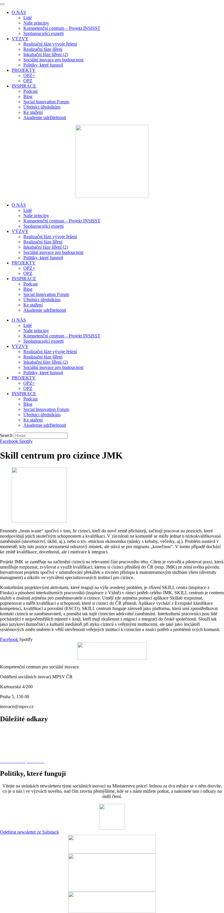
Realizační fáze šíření (42, 241)
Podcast (30, 283)
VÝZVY (20, 231)
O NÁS (19, 205)
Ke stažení (33, 304)
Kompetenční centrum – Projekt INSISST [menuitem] (61, 28)
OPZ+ (29, 268)
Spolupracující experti (43, 226)
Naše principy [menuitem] (36, 22)
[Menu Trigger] (2, 4)
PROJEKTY (24, 262)
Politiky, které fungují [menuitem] (43, 64)
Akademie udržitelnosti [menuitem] (44, 117)
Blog (27, 289)
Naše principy (36, 215)
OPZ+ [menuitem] (29, 75)
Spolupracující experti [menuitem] (43, 33)
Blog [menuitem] (27, 96)
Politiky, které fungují (43, 257)
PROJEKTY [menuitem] (24, 70)
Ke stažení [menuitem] (33, 112)
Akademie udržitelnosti (44, 310)
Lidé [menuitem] (27, 17)
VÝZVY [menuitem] (20, 38)
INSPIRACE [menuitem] (24, 85)
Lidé (27, 210)
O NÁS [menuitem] (19, 12)
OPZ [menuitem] (27, 80)
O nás (5, 731)
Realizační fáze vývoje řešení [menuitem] (50, 43)
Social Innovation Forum (46, 294)
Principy (7, 741)
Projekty (7, 751)
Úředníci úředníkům (41, 299)
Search (6, 435)
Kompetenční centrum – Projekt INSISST (61, 220)
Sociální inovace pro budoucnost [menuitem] (53, 59)
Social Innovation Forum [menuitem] (46, 101)
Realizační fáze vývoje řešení (50, 236)
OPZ (27, 273)
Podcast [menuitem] (30, 91)
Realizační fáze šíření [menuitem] (42, 49)
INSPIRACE (24, 278)
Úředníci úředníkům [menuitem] (41, 106)
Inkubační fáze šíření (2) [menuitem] (45, 54)
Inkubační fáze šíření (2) (45, 247)
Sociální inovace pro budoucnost (53, 252)
